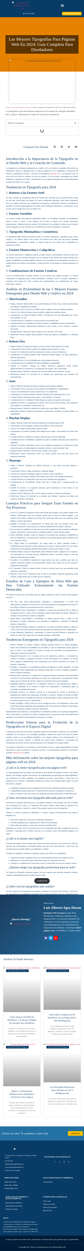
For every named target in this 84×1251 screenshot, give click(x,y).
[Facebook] (46, 938)
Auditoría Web (42, 881)
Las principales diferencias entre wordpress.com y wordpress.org (62, 1090)
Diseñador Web (55, 174)
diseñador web (18, 753)
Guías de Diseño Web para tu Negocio (20, 107)
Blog (5, 1218)
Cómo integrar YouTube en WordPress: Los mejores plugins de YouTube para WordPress (21, 1020)
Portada (7, 107)
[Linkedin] (64, 1162)
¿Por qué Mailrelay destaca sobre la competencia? (16, 1226)
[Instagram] (55, 938)
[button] (62, 5)
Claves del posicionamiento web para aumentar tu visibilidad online (20, 1229)
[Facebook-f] (55, 1162)
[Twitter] (51, 938)
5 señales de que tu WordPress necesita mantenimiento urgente (19, 1222)
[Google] (69, 1162)
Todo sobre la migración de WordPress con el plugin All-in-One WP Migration (62, 1017)
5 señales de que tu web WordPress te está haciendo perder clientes (20, 1224)
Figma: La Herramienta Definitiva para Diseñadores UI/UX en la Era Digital (21, 1094)
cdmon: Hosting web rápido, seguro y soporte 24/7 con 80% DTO (20, 1231)
